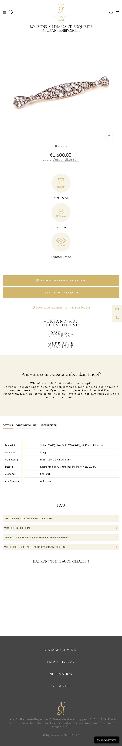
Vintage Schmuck (60, 650)
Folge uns (60, 686)
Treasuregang (60, 662)
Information (60, 674)
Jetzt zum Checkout (61, 292)
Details (8, 425)
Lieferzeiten (48, 425)
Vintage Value (26, 425)
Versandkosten (66, 159)
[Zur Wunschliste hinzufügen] (45, 573)
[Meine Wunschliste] (11, 12)
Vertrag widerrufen (106, 740)
